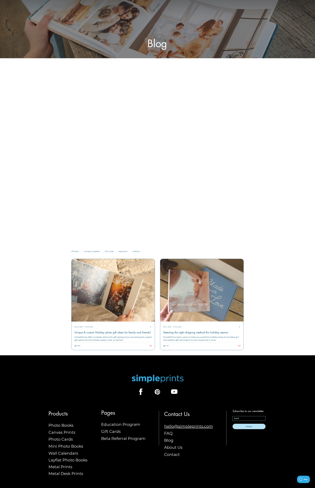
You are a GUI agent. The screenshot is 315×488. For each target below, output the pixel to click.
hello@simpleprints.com (188, 426)
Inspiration (123, 251)
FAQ (168, 433)
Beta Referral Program (123, 438)
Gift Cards (111, 431)
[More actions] (151, 326)
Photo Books (60, 425)
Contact (172, 454)
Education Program (120, 424)
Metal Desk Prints (65, 473)
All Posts (75, 251)
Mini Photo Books (65, 446)
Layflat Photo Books (67, 460)
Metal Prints (60, 466)
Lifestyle (136, 251)
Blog (168, 440)
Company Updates (92, 251)
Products (58, 413)
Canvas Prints (61, 432)
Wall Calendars (63, 453)
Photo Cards (60, 439)
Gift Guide (109, 251)
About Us (173, 447)
